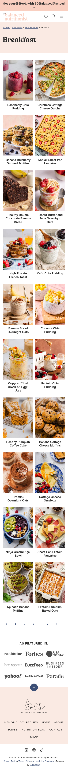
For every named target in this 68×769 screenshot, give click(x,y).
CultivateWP (35, 765)
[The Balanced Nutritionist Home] (15, 16)
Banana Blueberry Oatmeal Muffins (18, 161)
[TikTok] (42, 750)
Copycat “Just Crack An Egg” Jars (18, 387)
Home (6, 27)
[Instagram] (26, 750)
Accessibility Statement (43, 761)
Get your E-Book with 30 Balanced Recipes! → (34, 5)
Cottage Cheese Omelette (50, 498)
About (59, 722)
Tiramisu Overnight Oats (18, 498)
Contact (55, 729)
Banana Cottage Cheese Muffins (50, 443)
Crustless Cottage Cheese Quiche (49, 106)
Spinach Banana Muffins (18, 608)
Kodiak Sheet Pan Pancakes (50, 161)
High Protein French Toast (18, 275)
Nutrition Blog (33, 729)
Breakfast (31, 27)
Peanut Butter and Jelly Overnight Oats (50, 218)
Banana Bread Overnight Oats (18, 330)
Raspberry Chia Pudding (18, 106)
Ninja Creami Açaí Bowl (18, 553)
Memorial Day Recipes (21, 722)
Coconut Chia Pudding (50, 330)
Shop (34, 736)
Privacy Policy (10, 761)
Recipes (17, 27)
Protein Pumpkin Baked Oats (50, 608)
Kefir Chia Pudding (50, 273)
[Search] (54, 16)
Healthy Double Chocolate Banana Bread (18, 218)
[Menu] (61, 16)
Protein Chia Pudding (50, 385)
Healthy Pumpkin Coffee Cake (18, 443)
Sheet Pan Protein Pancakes (49, 553)
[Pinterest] (34, 750)
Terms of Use (24, 761)
